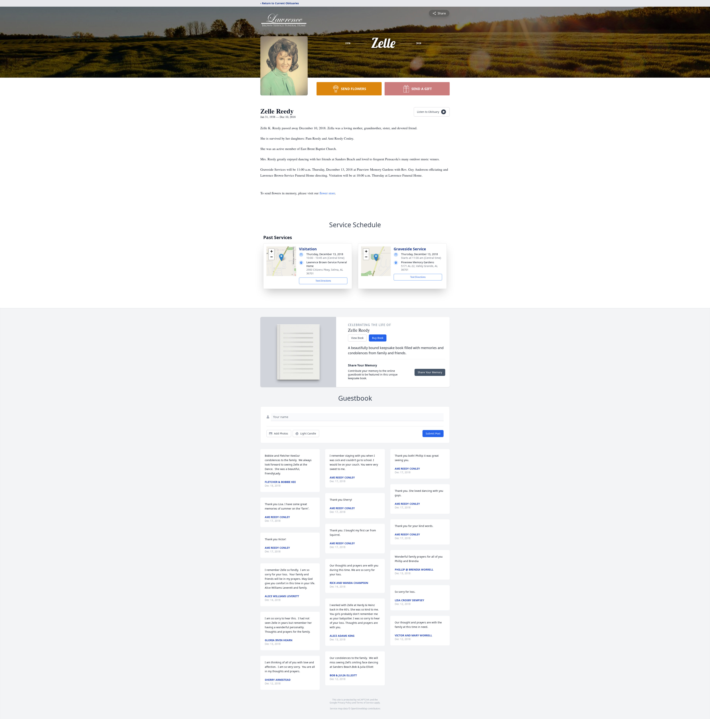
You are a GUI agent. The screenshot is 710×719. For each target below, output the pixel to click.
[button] (281, 257)
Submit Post (433, 433)
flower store (327, 193)
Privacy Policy (344, 702)
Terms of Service (365, 702)
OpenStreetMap (359, 708)
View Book (357, 338)
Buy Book (377, 338)
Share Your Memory (430, 372)
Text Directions (323, 280)
